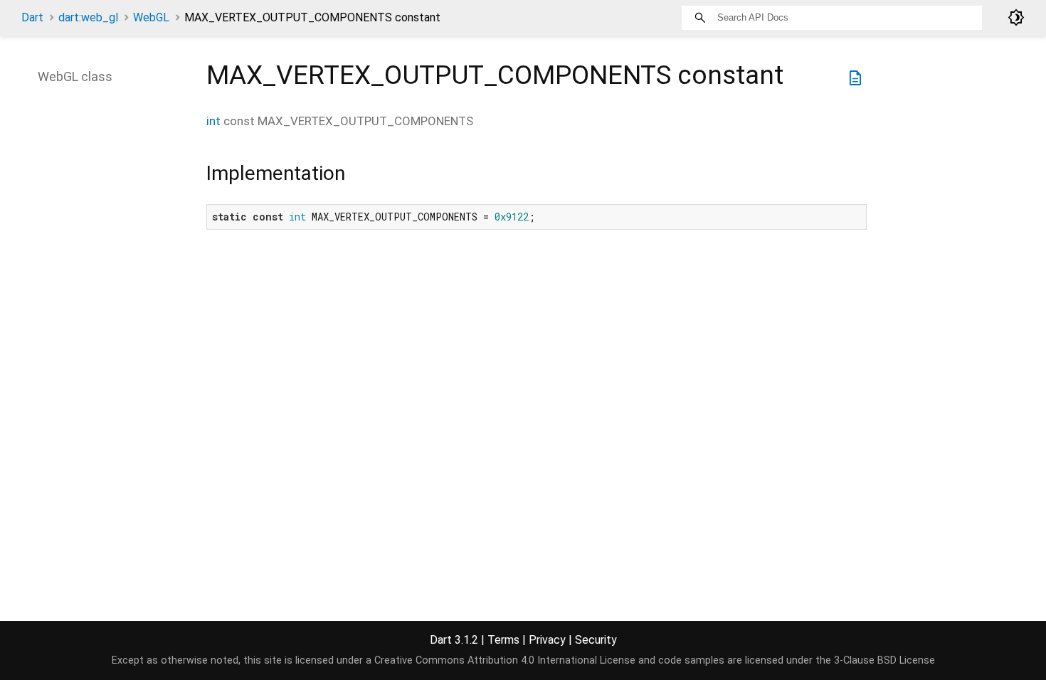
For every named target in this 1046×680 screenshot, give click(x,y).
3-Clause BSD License (884, 660)
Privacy (547, 640)
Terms (503, 640)
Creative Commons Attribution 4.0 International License (504, 660)
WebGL (151, 17)
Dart (32, 17)
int (213, 121)
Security (596, 640)
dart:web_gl (88, 17)
